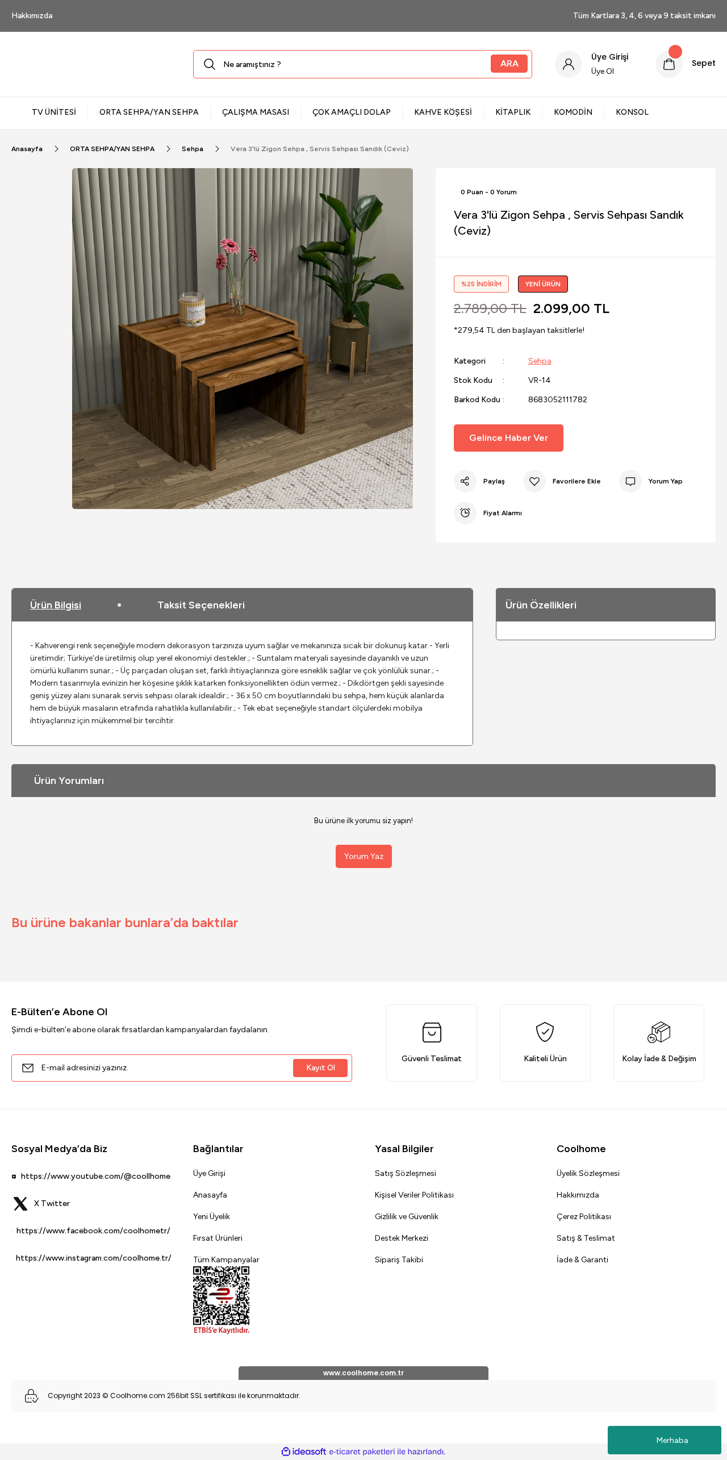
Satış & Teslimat (586, 1238)
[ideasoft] (304, 1451)
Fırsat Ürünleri (218, 1238)
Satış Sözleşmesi (405, 1173)
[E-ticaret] (362, 1451)
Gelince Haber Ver (508, 437)
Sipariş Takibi (399, 1260)
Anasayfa (210, 1195)
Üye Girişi (209, 1173)
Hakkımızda (578, 1195)
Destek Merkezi (401, 1238)
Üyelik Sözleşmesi (588, 1173)
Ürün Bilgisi (55, 605)
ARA (509, 63)
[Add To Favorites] (562, 481)
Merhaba (672, 1440)
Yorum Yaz (363, 856)
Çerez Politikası (584, 1216)
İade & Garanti (582, 1260)
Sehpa (539, 361)
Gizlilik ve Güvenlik (406, 1216)
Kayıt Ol (320, 1068)
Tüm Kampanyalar (226, 1260)
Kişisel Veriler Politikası (414, 1195)
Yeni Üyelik (211, 1216)
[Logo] (90, 64)
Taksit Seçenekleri (201, 605)
